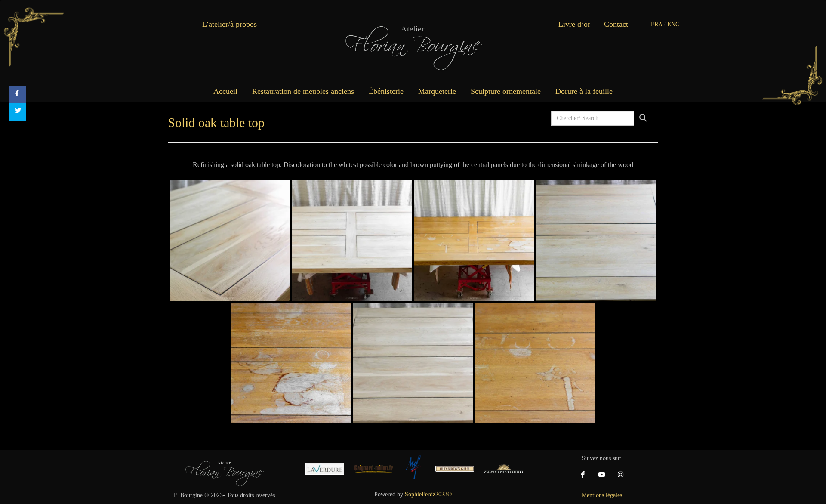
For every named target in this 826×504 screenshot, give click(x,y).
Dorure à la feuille (584, 91)
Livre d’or (574, 24)
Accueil (225, 91)
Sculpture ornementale (506, 91)
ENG (673, 24)
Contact (616, 24)
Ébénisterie (386, 91)
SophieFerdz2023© (428, 494)
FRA (656, 24)
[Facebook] (583, 474)
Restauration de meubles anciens (303, 91)
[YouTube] (601, 474)
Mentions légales (602, 495)
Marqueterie (437, 91)
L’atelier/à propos (229, 24)
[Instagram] (620, 474)
